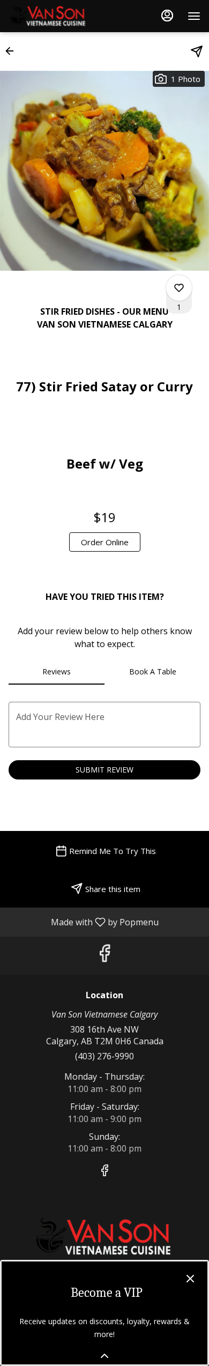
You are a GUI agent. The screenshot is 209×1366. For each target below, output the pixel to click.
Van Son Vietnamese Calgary (104, 1237)
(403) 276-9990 (104, 1056)
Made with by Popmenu (83, 922)
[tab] (56, 672)
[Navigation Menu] (194, 16)
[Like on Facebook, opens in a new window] (104, 955)
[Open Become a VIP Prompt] (104, 1355)
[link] (104, 542)
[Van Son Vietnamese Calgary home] (57, 16)
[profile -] (167, 15)
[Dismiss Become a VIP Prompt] (190, 1278)
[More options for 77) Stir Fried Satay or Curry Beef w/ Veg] (179, 288)
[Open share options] (196, 51)
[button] (13, 51)
